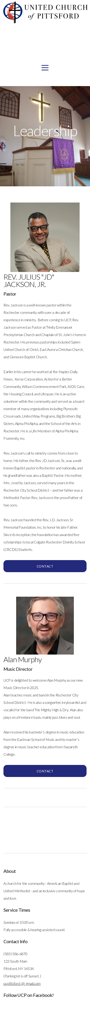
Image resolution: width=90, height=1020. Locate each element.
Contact (45, 566)
